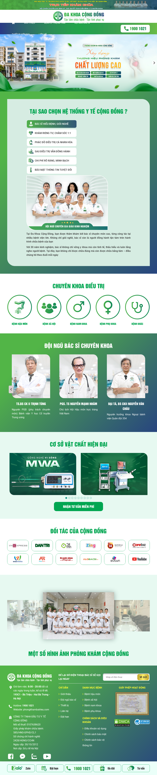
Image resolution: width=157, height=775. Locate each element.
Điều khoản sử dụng (95, 728)
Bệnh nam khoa (92, 705)
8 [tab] (88, 498)
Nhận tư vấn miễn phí (78, 506)
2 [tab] (77, 88)
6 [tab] (81, 498)
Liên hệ (64, 711)
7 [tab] (85, 498)
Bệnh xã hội (90, 699)
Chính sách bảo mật (95, 734)
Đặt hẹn (65, 716)
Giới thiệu (29, 23)
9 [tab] (91, 498)
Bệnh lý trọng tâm (54, 23)
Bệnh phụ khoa (92, 711)
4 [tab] (83, 88)
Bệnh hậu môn (92, 694)
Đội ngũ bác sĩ (82, 23)
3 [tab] (80, 88)
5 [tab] (78, 498)
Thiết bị (65, 705)
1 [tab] (74, 88)
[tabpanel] (78, 62)
